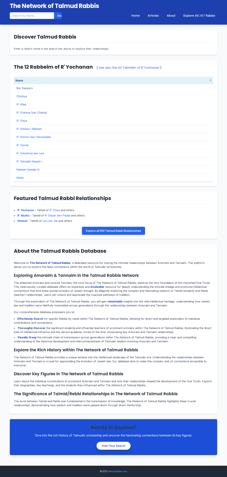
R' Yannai (22, 145)
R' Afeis (21, 104)
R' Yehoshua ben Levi (30, 153)
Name (19, 80)
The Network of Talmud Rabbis (54, 6)
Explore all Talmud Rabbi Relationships (113, 230)
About (171, 15)
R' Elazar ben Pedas (57, 215)
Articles (153, 15)
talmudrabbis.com (117, 471)
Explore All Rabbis (199, 15)
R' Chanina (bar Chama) (31, 112)
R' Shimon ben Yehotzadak (33, 137)
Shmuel (22, 220)
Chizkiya (21, 96)
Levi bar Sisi (50, 220)
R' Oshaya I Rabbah (29, 129)
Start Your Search (113, 445)
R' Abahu (23, 215)
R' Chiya (21, 120)
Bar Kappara (24, 88)
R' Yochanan (25, 210)
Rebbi (20, 177)
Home (135, 15)
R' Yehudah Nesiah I (29, 161)
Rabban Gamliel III (28, 169)
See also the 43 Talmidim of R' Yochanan (129, 68)
